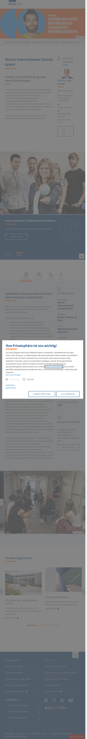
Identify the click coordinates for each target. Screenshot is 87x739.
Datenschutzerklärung (54, 366)
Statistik (30, 379)
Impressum (10, 385)
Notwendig (14, 379)
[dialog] (42, 369)
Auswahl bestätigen (41, 394)
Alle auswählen (68, 394)
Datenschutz (11, 388)
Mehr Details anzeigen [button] (13, 375)
